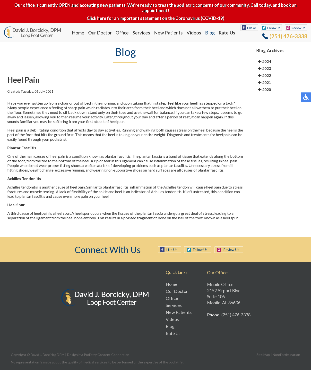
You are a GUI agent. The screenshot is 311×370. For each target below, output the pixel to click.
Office (122, 32)
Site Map (263, 355)
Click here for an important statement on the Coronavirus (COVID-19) (155, 18)
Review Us (298, 28)
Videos (194, 32)
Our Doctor (100, 32)
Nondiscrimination (286, 355)
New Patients (168, 32)
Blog (210, 32)
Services (141, 32)
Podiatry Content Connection (106, 355)
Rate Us (227, 32)
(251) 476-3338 (288, 36)
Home (78, 32)
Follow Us (273, 28)
